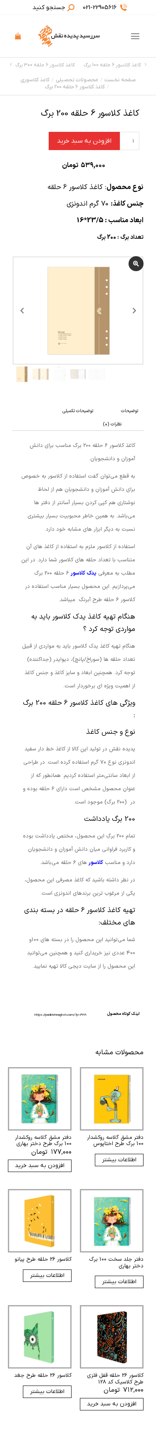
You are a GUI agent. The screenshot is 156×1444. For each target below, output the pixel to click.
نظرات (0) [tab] (112, 424)
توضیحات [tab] (129, 411)
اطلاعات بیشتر (119, 1160)
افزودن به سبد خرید (84, 141)
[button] (33, 6)
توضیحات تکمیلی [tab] (77, 411)
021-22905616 (100, 7)
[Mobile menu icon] (135, 36)
